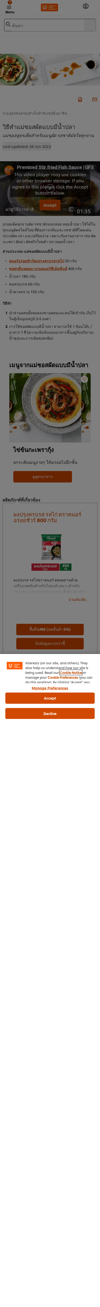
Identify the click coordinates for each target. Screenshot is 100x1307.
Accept (50, 697)
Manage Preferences (50, 687)
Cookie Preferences (63, 677)
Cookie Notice (71, 672)
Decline (50, 713)
